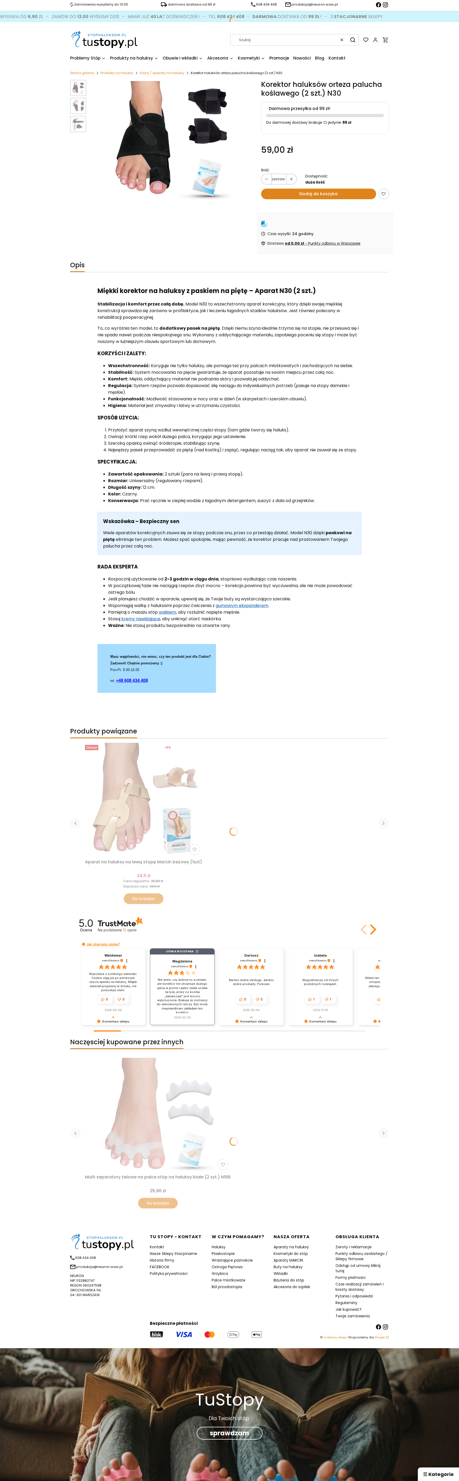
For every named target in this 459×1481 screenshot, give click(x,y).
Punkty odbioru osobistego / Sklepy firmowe (361, 1256)
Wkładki (281, 1273)
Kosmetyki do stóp (291, 1253)
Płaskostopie (223, 1253)
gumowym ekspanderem (242, 605)
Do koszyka (144, 898)
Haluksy (219, 1247)
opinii (130, 930)
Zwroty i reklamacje (353, 1247)
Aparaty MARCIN (288, 1260)
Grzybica (220, 1273)
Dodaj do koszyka (318, 194)
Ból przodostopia (227, 1286)
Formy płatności (350, 1277)
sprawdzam (229, 1433)
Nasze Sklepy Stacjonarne (173, 1253)
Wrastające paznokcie (232, 1260)
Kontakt (157, 1247)
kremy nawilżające (140, 619)
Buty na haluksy (288, 1267)
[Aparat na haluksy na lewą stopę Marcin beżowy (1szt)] (144, 800)
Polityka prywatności (169, 1273)
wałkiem (167, 612)
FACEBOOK (159, 1267)
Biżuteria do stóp (289, 1280)
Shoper (380, 1337)
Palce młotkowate (228, 1280)
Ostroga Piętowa (227, 1267)
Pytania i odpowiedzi (354, 1296)
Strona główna (82, 73)
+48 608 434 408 (132, 680)
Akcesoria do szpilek (292, 1286)
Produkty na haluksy (117, 73)
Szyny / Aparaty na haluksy (162, 73)
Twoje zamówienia (352, 1316)
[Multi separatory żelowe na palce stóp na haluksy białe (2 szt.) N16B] (158, 1115)
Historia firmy (162, 1260)
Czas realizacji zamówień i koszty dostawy (359, 1286)
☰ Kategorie (438, 1474)
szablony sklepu (335, 1337)
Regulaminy (346, 1302)
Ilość (265, 170)
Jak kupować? (348, 1309)
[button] (353, 39)
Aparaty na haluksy (291, 1247)
